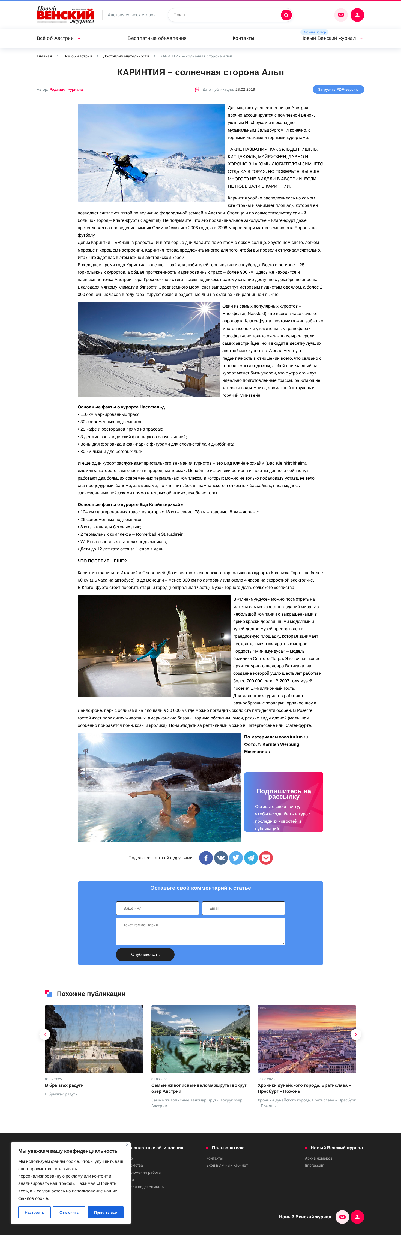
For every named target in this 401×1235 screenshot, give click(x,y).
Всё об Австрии (55, 38)
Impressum (314, 1165)
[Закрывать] (127, 1144)
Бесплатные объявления (157, 38)
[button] (45, 1035)
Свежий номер (314, 32)
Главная (44, 56)
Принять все (105, 1212)
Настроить (34, 1212)
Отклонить (69, 1212)
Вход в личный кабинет (227, 1165)
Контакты (244, 38)
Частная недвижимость (143, 1186)
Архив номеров (318, 1158)
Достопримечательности (126, 56)
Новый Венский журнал (328, 38)
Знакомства (132, 1165)
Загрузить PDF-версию (338, 89)
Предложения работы (141, 1172)
